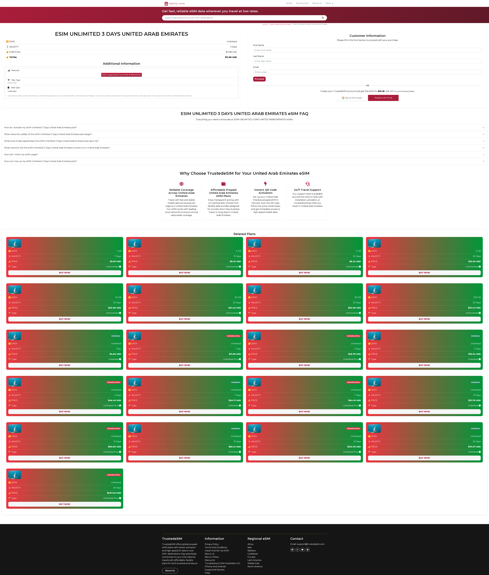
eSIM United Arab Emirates (280, 24)
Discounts (210, 560)
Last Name (258, 56)
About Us (317, 3)
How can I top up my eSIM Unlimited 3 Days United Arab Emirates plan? (40, 161)
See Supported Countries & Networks (121, 74)
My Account (302, 3)
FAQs (207, 573)
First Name (258, 45)
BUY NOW (64, 272)
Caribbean (253, 554)
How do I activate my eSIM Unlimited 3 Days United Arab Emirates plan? (40, 127)
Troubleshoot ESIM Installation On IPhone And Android (222, 565)
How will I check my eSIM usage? (21, 154)
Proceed (259, 79)
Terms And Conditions (216, 547)
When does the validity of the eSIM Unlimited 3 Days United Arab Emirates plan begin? (48, 134)
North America (255, 566)
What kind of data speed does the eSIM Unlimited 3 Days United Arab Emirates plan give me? (51, 141)
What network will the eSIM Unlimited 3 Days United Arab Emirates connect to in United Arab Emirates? (57, 148)
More (328, 3)
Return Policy (212, 557)
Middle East (253, 563)
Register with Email (383, 98)
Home (289, 3)
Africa (250, 544)
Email (256, 67)
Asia (249, 547)
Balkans (252, 550)
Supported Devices (214, 570)
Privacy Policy (212, 544)
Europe (251, 557)
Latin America (254, 560)
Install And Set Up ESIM (217, 550)
